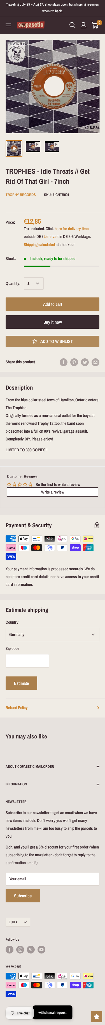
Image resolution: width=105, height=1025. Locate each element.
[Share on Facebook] (63, 362)
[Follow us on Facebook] (9, 950)
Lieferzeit (51, 236)
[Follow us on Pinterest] (31, 950)
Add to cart (52, 304)
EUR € (13, 922)
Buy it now (52, 322)
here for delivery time (72, 229)
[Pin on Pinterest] (74, 362)
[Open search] (72, 25)
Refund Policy (17, 708)
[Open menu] (8, 25)
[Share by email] (95, 362)
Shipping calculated (39, 244)
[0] (94, 25)
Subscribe (23, 896)
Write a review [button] (52, 492)
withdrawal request (52, 1012)
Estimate (21, 683)
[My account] (83, 25)
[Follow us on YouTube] (41, 950)
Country (12, 622)
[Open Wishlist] (96, 1016)
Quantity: (13, 283)
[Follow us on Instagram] (20, 950)
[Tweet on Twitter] (85, 362)
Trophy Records (21, 194)
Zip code (12, 648)
